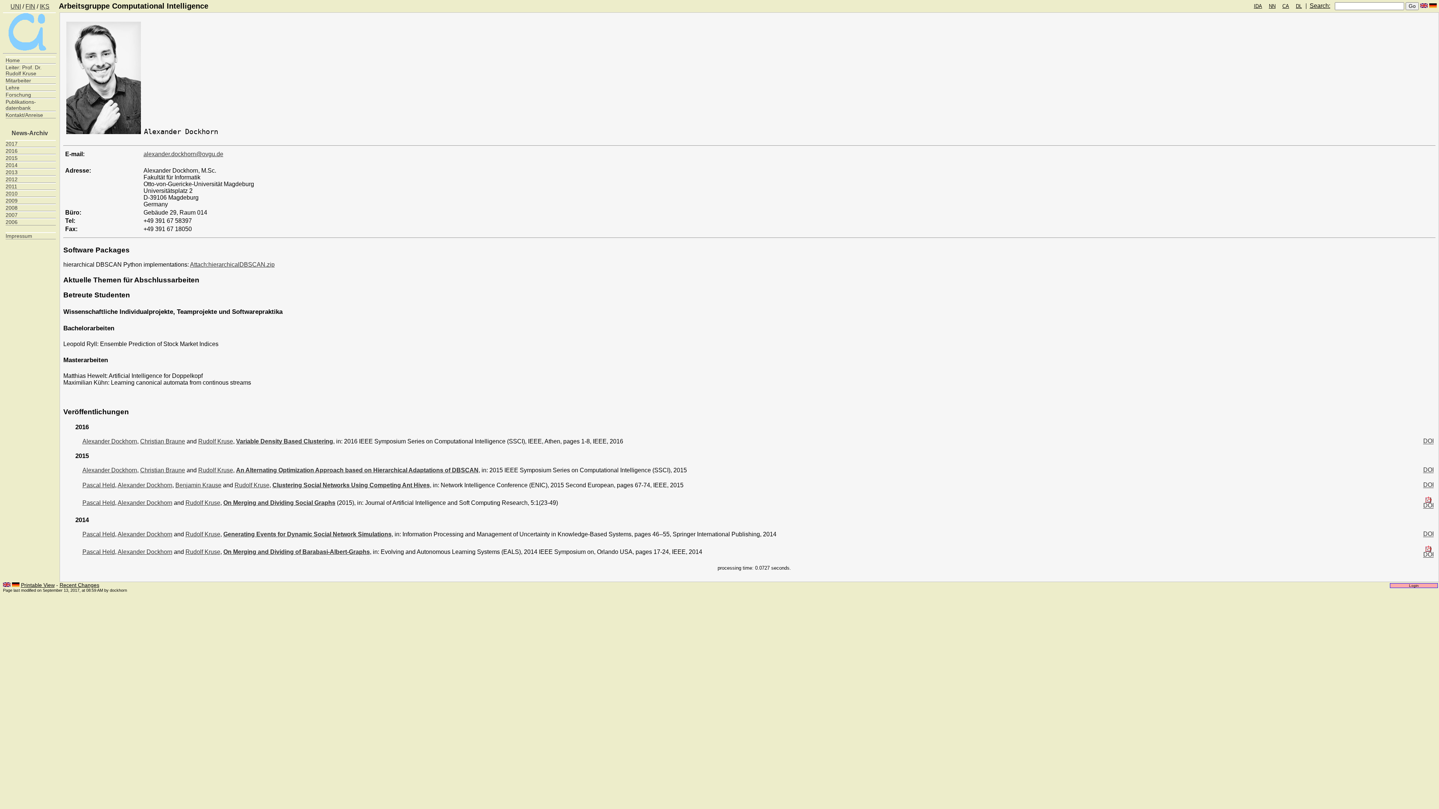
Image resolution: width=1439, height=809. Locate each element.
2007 (12, 215)
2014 (12, 165)
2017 (12, 144)
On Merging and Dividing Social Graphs (279, 503)
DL (1299, 6)
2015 (12, 158)
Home (13, 60)
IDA (1258, 6)
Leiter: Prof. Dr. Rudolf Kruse (24, 70)
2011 (11, 187)
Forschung (18, 95)
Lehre (12, 88)
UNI (15, 6)
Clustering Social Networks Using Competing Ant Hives (351, 485)
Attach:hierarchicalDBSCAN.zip (232, 264)
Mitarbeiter (18, 81)
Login (1414, 586)
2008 (12, 208)
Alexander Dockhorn (109, 441)
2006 (12, 222)
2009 (12, 201)
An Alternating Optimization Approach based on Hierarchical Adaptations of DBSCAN (357, 470)
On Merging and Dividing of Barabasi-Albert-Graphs (296, 552)
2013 (12, 172)
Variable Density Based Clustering (284, 441)
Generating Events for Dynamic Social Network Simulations (307, 534)
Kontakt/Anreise (24, 115)
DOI (1428, 441)
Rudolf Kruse (215, 441)
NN (1272, 6)
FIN (30, 6)
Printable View (38, 585)
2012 (12, 179)
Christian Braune (162, 441)
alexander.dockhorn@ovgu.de (183, 154)
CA (1285, 6)
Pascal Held (98, 485)
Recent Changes (79, 585)
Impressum (19, 236)
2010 (12, 194)
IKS (44, 6)
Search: (1320, 6)
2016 (12, 151)
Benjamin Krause (198, 485)
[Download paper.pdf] (1429, 500)
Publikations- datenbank (21, 105)
